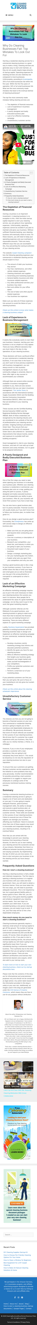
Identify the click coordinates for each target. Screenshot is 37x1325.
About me (13, 1304)
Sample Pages (19, 1308)
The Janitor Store (19, 390)
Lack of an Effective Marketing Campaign (15, 188)
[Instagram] (18, 1297)
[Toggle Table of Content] (30, 172)
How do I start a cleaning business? (18, 198)
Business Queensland (16, 627)
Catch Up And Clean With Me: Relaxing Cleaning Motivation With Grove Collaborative (18, 1074)
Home (6, 1304)
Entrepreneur (19, 521)
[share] (30, 1074)
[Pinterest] (22, 1297)
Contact (28, 1308)
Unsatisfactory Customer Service (16, 191)
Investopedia (27, 79)
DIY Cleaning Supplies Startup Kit (16, 1252)
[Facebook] (15, 1297)
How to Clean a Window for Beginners (17, 1260)
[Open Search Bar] (30, 15)
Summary (8, 193)
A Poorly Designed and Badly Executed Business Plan (18, 183)
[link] (6, 1074)
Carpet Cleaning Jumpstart (22, 253)
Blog (26, 1304)
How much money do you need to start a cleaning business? (20, 201)
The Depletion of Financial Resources (17, 175)
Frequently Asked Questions (14, 196)
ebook (21, 1304)
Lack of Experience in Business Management (15, 179)
